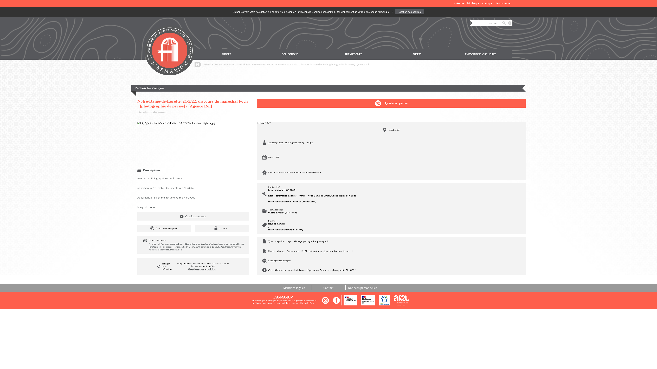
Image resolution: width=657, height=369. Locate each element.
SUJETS (417, 54)
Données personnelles (362, 288)
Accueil (207, 64)
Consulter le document (195, 216)
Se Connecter (503, 3)
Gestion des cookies (410, 11)
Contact (328, 288)
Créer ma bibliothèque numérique (473, 3)
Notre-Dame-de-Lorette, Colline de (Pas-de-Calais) (292, 201)
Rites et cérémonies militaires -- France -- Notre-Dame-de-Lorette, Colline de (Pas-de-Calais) (312, 195)
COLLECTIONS (290, 54)
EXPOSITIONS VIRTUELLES (480, 54)
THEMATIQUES (353, 54)
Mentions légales (294, 288)
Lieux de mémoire (276, 223)
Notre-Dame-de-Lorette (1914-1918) (285, 229)
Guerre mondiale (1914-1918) (282, 212)
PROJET (226, 54)
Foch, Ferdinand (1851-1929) (281, 189)
